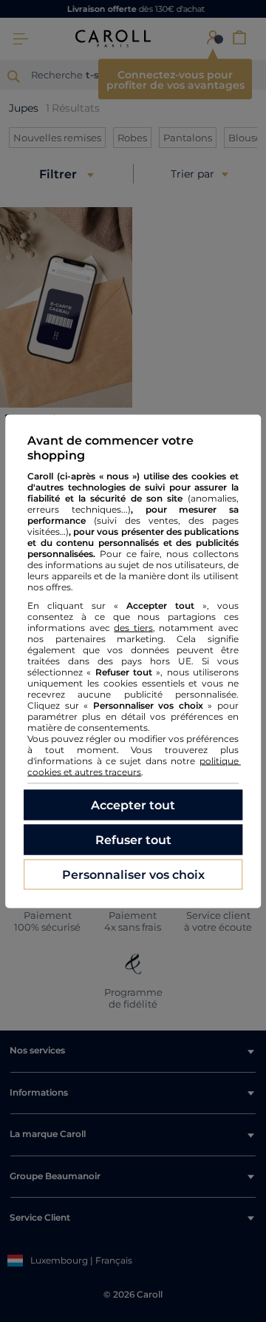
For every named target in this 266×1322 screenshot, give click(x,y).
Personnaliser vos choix (133, 874)
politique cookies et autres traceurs (134, 766)
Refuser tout (133, 839)
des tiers (133, 627)
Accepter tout (133, 804)
